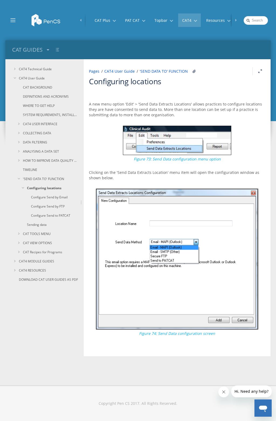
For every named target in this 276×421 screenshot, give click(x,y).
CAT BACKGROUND (37, 87)
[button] (13, 20)
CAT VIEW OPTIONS (37, 243)
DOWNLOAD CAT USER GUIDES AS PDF (48, 279)
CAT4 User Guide (32, 78)
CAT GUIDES (27, 49)
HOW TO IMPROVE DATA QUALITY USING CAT (50, 160)
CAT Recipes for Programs (42, 252)
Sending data (37, 224)
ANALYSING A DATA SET (41, 151)
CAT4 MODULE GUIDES (36, 261)
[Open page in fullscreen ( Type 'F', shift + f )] (260, 71)
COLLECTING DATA (37, 133)
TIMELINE (30, 169)
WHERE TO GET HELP (39, 105)
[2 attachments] (194, 71)
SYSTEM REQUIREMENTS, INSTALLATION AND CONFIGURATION (50, 115)
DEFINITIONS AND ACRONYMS (46, 96)
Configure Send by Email (49, 197)
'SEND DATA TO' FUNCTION (43, 179)
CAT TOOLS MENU (37, 233)
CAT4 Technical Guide (35, 69)
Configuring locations (44, 188)
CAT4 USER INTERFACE (40, 124)
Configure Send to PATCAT (50, 215)
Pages (94, 71)
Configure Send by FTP (48, 206)
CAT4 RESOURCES (32, 270)
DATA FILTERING (35, 142)
